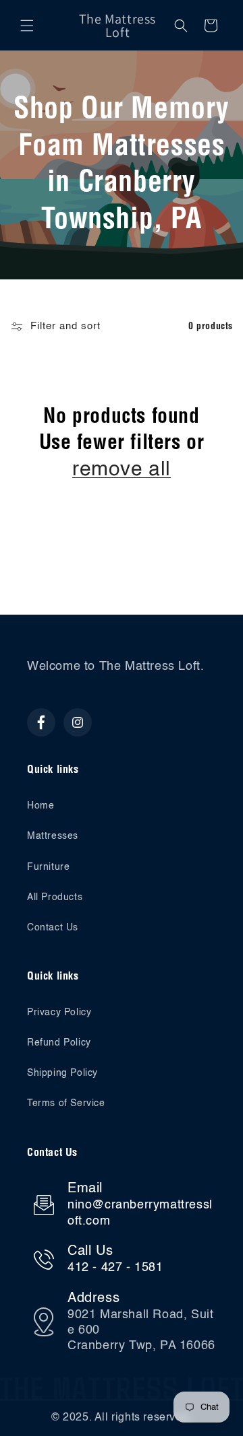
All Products (54, 897)
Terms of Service (66, 1103)
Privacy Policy (59, 1012)
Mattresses (52, 836)
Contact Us (52, 927)
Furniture (48, 867)
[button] (27, 25)
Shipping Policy (62, 1073)
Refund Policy (59, 1043)
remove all (121, 470)
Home (40, 806)
